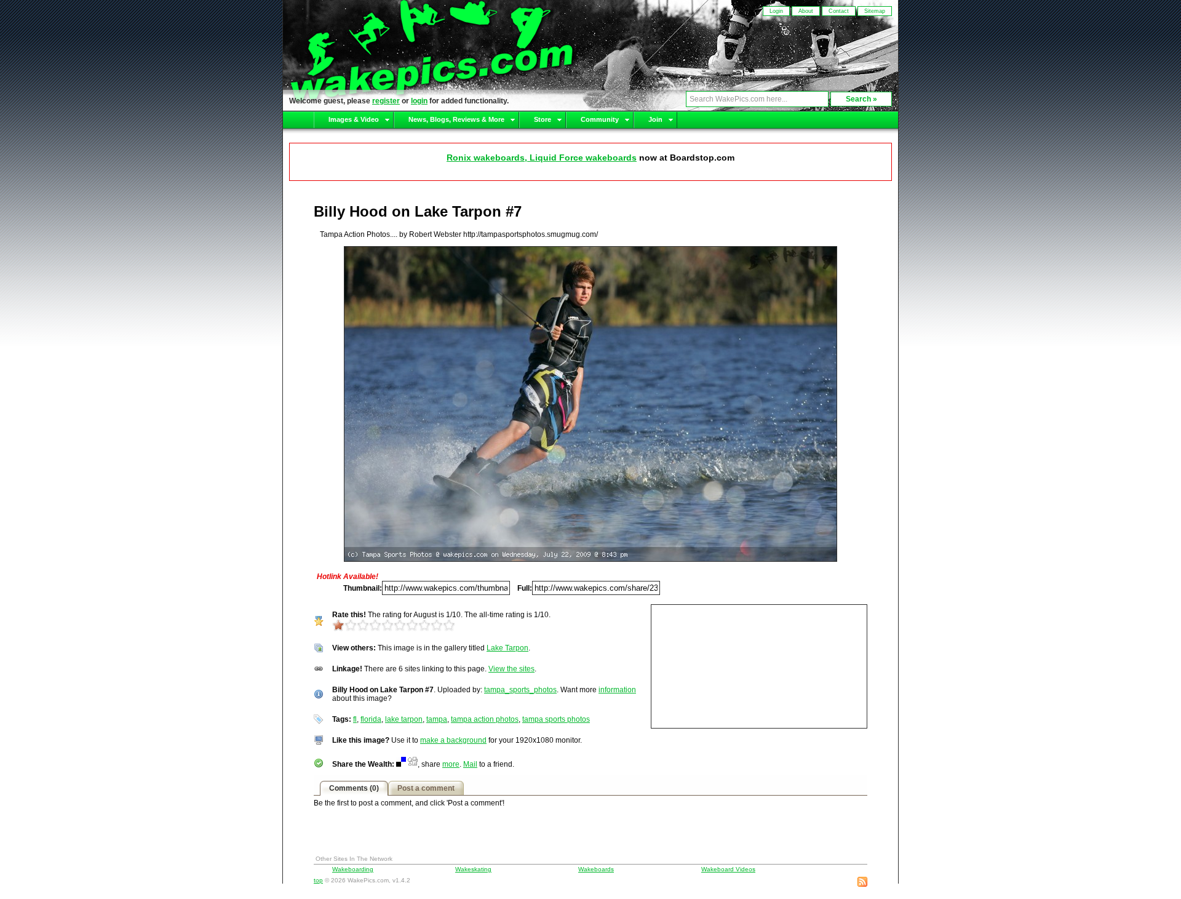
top (318, 880)
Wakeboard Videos (728, 869)
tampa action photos (485, 719)
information (617, 689)
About (805, 11)
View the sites (511, 669)
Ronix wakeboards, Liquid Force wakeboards (542, 157)
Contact (839, 11)
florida (370, 719)
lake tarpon (404, 719)
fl (355, 719)
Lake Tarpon (507, 648)
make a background (453, 740)
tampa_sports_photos (520, 689)
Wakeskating (473, 869)
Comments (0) (354, 788)
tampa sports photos (556, 719)
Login (776, 11)
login (419, 101)
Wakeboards (596, 869)
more (450, 764)
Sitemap (874, 11)
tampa (436, 719)
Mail (470, 764)
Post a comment (426, 788)
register (386, 101)
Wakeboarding (352, 869)
